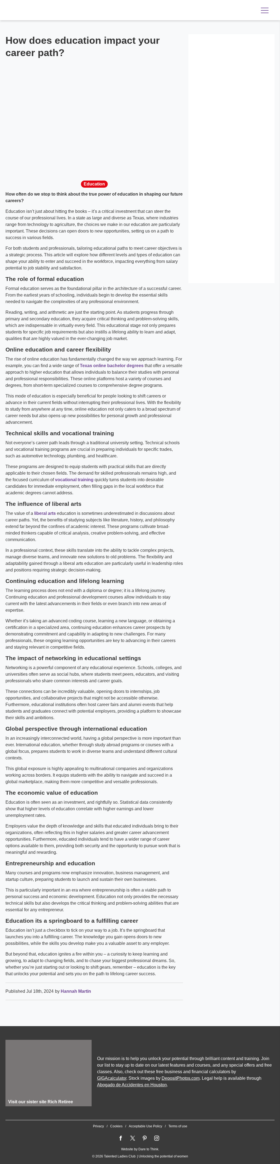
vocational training (74, 479)
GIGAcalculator (111, 1078)
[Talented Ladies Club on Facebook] (120, 1138)
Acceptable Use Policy (145, 1126)
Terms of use (177, 1126)
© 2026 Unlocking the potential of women (140, 1156)
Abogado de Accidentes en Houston (132, 1084)
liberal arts (45, 513)
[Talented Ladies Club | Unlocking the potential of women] (63, 11)
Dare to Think (148, 1149)
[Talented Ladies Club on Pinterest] (144, 1138)
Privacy (98, 1126)
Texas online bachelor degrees (112, 365)
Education (94, 184)
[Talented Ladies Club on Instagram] (156, 1138)
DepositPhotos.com (181, 1078)
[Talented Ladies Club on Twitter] (132, 1138)
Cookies (116, 1126)
